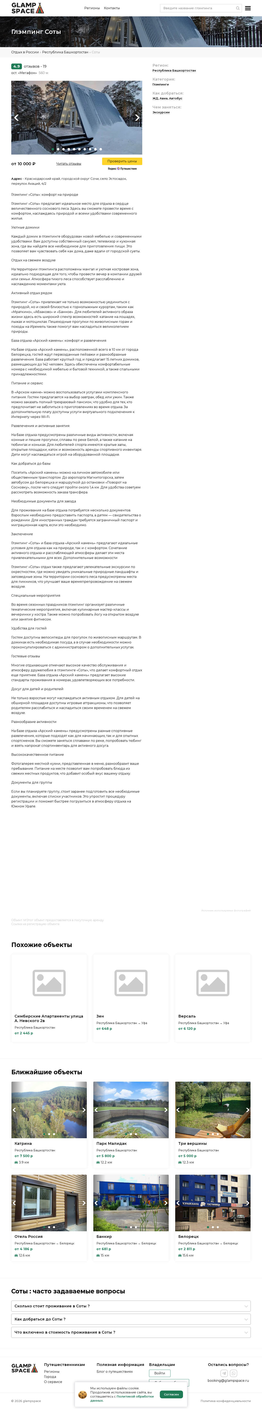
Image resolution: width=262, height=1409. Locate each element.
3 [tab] (63, 149)
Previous (16, 117)
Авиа (164, 98)
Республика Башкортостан (65, 52)
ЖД (155, 98)
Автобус (175, 98)
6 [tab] (79, 149)
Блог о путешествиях (115, 1372)
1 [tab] (53, 149)
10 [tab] (100, 149)
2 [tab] (58, 149)
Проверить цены (122, 161)
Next (137, 117)
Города (50, 1377)
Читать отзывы (68, 164)
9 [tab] (95, 149)
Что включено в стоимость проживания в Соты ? (65, 1332)
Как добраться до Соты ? (40, 1319)
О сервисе (53, 1382)
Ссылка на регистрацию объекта (35, 924)
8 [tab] (90, 149)
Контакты (112, 8)
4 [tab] (69, 149)
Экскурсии (161, 112)
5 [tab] (74, 149)
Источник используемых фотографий (226, 910)
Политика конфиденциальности (226, 1401)
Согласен (171, 1394)
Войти (159, 1373)
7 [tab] (85, 149)
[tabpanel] (76, 118)
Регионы (92, 8)
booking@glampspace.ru (228, 1381)
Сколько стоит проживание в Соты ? (52, 1306)
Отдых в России (25, 52)
